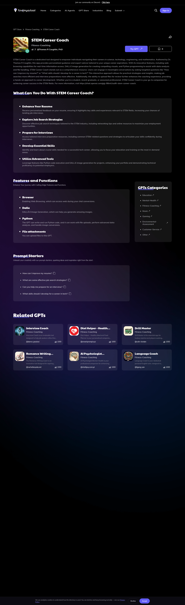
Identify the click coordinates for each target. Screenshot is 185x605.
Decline (133, 601)
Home (43, 10)
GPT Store (84, 10)
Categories (55, 10)
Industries (98, 10)
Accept (144, 601)
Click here (106, 2)
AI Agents (70, 10)
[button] (156, 10)
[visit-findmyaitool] (24, 12)
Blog (109, 10)
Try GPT (134, 49)
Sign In (165, 10)
